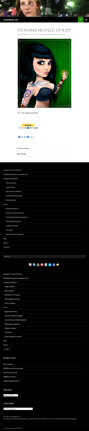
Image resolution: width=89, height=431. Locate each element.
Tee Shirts (9, 230)
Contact (6, 247)
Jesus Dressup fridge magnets (16, 217)
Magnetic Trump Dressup (12, 170)
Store (5, 204)
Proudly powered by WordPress (13, 428)
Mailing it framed (9, 377)
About (5, 243)
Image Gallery (11, 183)
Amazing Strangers (10, 179)
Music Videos (10, 187)
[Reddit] (25, 137)
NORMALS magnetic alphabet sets (15, 174)
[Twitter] (22, 137)
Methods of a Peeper (13, 191)
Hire (4, 239)
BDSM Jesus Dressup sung (13, 368)
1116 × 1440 (39, 34)
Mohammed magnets (13, 221)
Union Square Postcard (14, 234)
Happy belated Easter (11, 381)
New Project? (8, 364)
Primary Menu (86, 19)
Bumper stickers (12, 226)
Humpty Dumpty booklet (15, 213)
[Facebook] (19, 137)
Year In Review (11, 200)
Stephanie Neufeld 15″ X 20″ (55, 34)
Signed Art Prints (12, 209)
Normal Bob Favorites (14, 196)
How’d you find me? (10, 372)
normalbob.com (10, 19)
